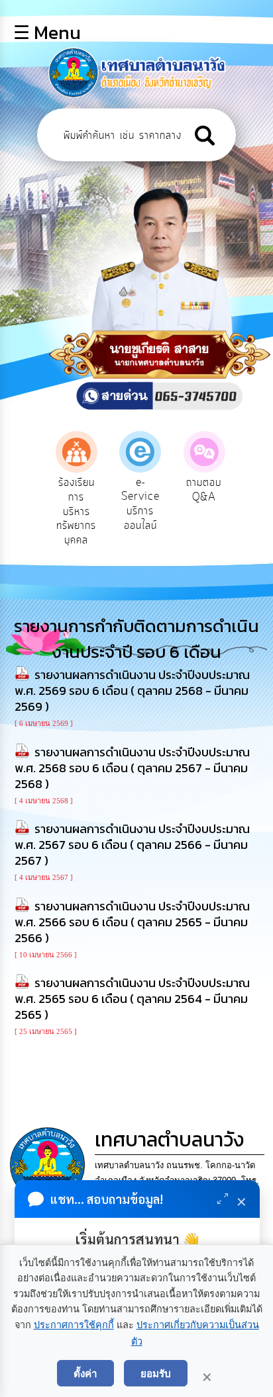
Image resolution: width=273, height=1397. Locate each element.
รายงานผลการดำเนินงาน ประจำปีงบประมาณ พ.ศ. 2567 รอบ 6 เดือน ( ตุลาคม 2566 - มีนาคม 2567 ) (132, 844)
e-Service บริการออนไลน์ (140, 504)
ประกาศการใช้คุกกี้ (74, 1325)
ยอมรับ (155, 1373)
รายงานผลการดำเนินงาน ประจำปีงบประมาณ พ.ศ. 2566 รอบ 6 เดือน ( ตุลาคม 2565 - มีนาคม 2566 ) (132, 922)
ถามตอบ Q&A (203, 490)
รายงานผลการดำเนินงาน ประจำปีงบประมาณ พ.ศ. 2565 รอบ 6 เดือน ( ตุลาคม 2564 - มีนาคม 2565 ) (132, 998)
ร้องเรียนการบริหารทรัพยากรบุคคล (76, 511)
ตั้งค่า (85, 1373)
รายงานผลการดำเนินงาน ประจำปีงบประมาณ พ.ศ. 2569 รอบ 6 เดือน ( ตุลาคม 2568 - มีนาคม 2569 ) (132, 690)
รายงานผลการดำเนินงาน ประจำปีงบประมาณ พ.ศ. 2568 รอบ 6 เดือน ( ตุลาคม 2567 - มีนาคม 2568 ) (132, 768)
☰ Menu (47, 32)
